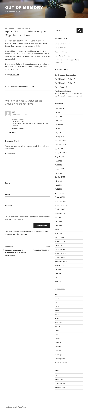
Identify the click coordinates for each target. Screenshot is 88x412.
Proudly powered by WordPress (15, 407)
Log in (57, 375)
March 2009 (59, 193)
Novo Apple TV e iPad (62, 56)
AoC (56, 294)
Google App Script (61, 48)
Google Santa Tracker (62, 44)
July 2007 (58, 269)
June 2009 (58, 185)
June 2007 (58, 274)
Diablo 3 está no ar (61, 52)
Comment (10, 154)
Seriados (19, 86)
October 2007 (60, 257)
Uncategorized (31, 86)
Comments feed (60, 383)
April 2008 (58, 233)
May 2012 (58, 116)
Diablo (57, 306)
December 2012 (60, 108)
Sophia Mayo (59, 75)
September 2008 (61, 213)
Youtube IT (71, 79)
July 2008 (58, 221)
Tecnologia (58, 355)
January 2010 (59, 169)
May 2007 (58, 278)
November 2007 (60, 253)
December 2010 (60, 141)
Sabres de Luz (71, 75)
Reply (14, 132)
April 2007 (58, 281)
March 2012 (59, 121)
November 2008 (61, 205)
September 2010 (61, 153)
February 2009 (60, 197)
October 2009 (60, 177)
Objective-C (59, 343)
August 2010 (59, 157)
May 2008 (58, 229)
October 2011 (59, 125)
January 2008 (59, 245)
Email (8, 194)
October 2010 (60, 149)
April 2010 (58, 165)
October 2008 (60, 209)
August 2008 (59, 217)
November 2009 (61, 173)
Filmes (11, 86)
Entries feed (59, 379)
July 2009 (58, 181)
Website (8, 206)
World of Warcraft (61, 363)
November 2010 (60, 145)
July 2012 (58, 112)
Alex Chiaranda (24, 28)
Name (8, 183)
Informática (59, 322)
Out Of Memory (24, 7)
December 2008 (60, 201)
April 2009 (58, 189)
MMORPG (58, 339)
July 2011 (58, 129)
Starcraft (58, 351)
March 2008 (59, 237)
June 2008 (58, 225)
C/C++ (57, 298)
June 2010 (58, 161)
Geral (56, 314)
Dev (56, 302)
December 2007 (60, 249)
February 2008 (60, 241)
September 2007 (61, 261)
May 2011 (58, 133)
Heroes (57, 318)
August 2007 (59, 265)
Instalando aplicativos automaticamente (69, 96)
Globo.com (14, 74)
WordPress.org (60, 387)
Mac (56, 334)
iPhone (57, 326)
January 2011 (59, 137)
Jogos (57, 330)
